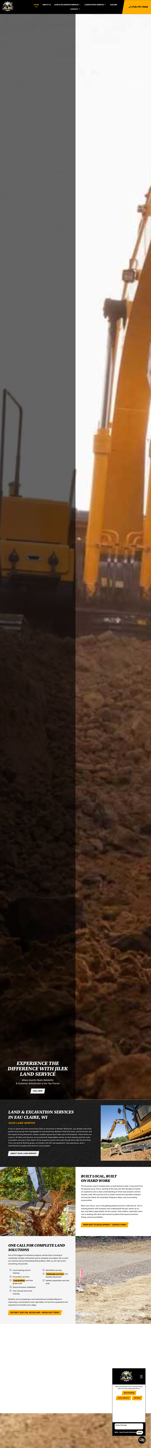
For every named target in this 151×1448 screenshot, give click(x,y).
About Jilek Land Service (23, 1153)
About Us (46, 5)
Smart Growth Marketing (127, 1432)
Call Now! (137, 1398)
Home (36, 5)
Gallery (113, 5)
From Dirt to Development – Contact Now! (104, 1225)
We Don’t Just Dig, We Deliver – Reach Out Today (35, 1312)
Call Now (38, 1091)
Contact (74, 9)
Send (140, 1432)
